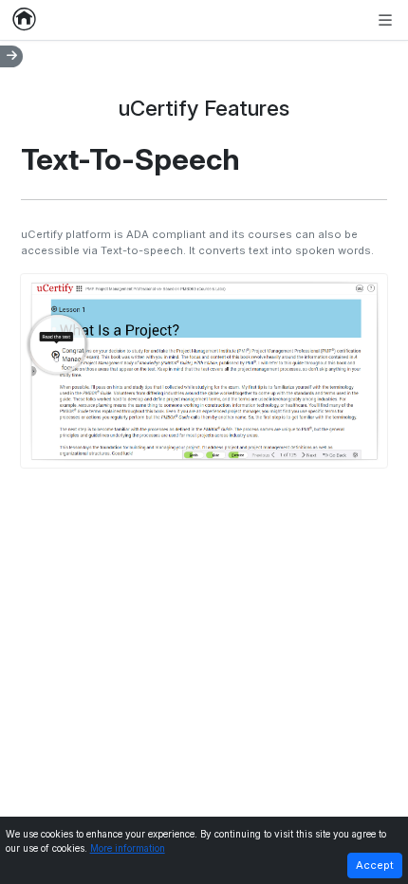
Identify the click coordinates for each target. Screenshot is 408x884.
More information (127, 848)
